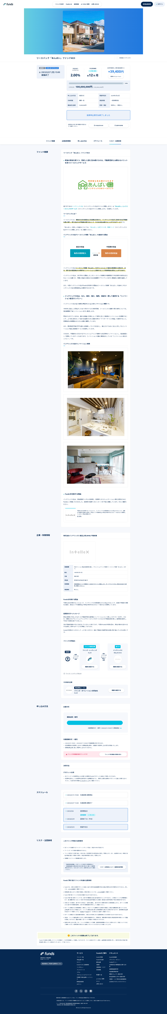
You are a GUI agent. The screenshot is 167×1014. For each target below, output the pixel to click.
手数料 (98, 964)
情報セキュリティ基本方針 (116, 974)
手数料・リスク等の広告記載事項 (117, 979)
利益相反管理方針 (113, 971)
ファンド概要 (50, 141)
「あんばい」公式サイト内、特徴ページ (102, 227)
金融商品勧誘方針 (113, 969)
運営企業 (98, 962)
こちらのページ (84, 780)
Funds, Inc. (79, 1007)
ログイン (79, 984)
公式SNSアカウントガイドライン (117, 981)
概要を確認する (89, 667)
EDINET (82, 911)
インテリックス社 (77, 206)
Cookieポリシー (113, 962)
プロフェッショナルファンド (84, 974)
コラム (78, 972)
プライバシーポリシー (115, 959)
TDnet (87, 911)
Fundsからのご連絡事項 (83, 964)
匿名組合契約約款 (99, 125)
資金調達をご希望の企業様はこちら (51, 963)
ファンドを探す (59, 4)
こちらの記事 (71, 889)
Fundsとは (69, 4)
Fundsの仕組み (100, 959)
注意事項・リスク (100, 967)
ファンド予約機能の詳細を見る (113, 754)
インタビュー (80, 967)
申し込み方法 (82, 141)
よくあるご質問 (85, 4)
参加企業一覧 (80, 959)
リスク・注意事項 (115, 141)
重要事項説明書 (119, 125)
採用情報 (98, 969)
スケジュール (98, 141)
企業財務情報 (66, 141)
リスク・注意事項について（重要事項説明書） (112, 867)
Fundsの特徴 (99, 957)
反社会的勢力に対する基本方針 (117, 976)
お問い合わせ (95, 4)
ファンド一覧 (80, 957)
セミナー (79, 962)
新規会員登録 (80, 981)
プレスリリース (81, 969)
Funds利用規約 (113, 957)
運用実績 (76, 4)
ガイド (98, 981)
